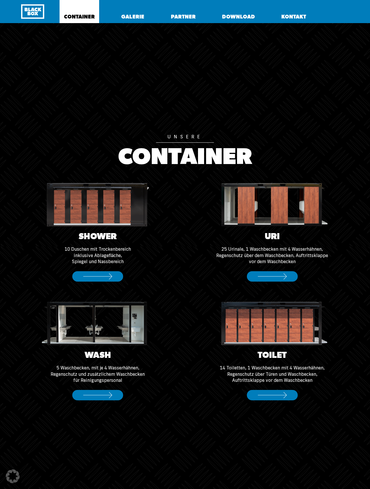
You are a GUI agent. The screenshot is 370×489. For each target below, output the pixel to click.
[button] (79, 11)
